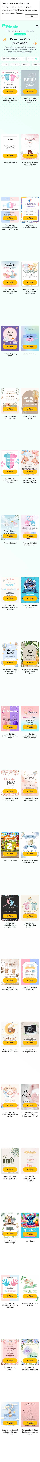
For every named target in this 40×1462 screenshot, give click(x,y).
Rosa (5, 65)
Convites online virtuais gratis (22, 31)
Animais (25, 65)
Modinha (15, 65)
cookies (12, 7)
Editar (10, 91)
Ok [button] (32, 16)
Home (8, 31)
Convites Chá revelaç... (11, 59)
